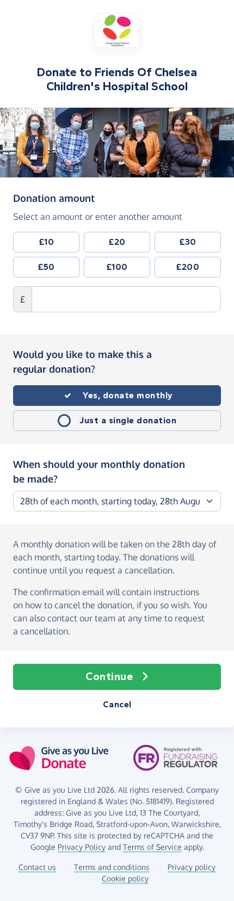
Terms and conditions (112, 867)
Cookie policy (125, 878)
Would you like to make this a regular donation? (82, 361)
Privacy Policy (82, 846)
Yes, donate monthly (128, 395)
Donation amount (54, 198)
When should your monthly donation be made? (99, 471)
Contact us (37, 867)
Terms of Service (152, 846)
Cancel (117, 704)
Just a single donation (127, 420)
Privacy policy (191, 867)
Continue (109, 676)
